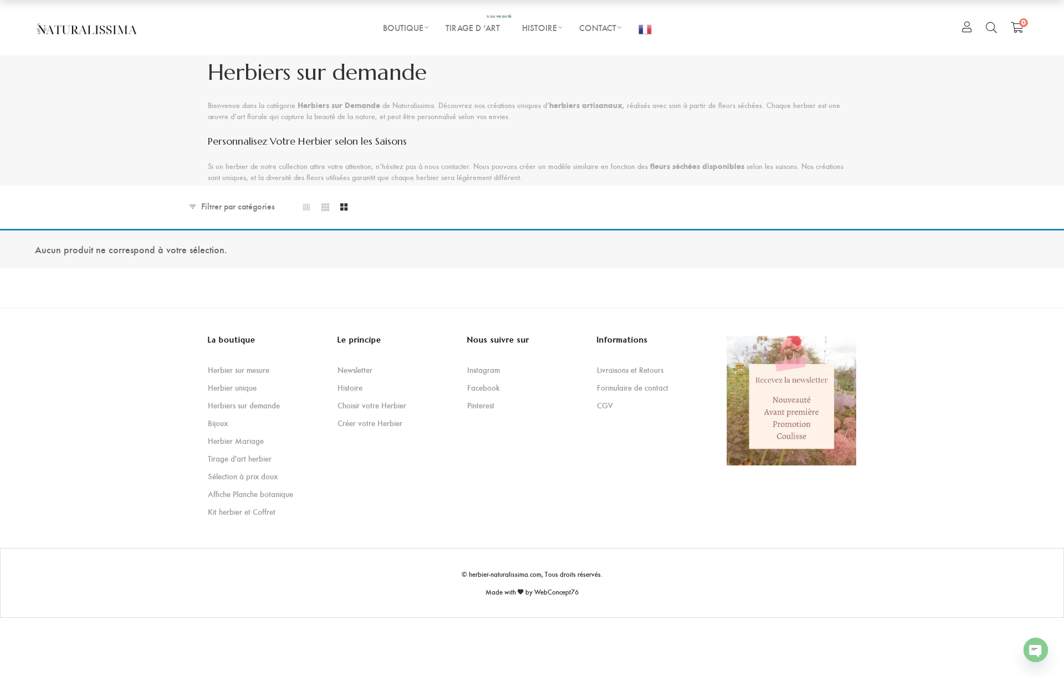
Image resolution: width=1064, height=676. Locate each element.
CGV (605, 405)
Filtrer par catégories (238, 206)
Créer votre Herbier (369, 423)
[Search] (991, 27)
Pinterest (480, 405)
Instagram (483, 370)
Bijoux (218, 423)
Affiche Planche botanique (250, 494)
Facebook (483, 387)
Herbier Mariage (236, 441)
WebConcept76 (556, 592)
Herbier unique (232, 387)
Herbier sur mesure (238, 370)
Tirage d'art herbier (240, 458)
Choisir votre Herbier (371, 405)
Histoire (349, 387)
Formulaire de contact (632, 387)
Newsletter (354, 370)
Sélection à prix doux (243, 476)
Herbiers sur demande (244, 405)
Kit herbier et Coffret (241, 511)
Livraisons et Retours (630, 370)
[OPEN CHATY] (1036, 650)
